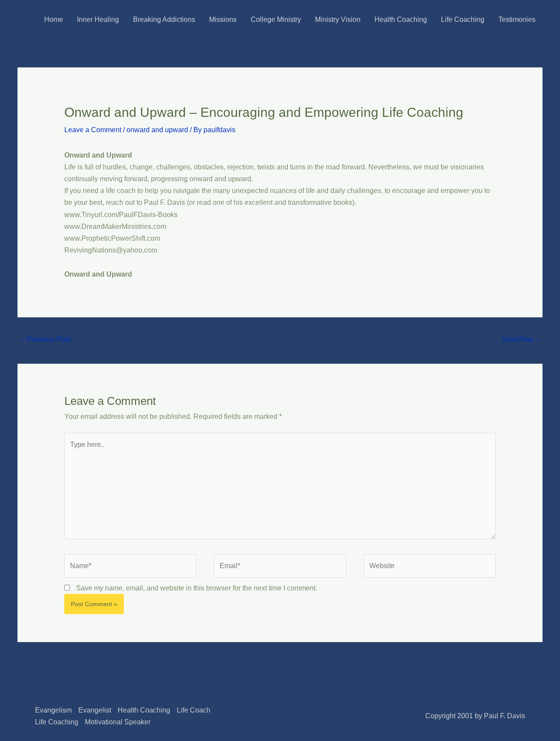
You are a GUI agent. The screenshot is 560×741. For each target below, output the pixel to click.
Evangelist (94, 710)
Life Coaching (462, 19)
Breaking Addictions (164, 19)
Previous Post (44, 339)
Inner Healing (98, 19)
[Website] (430, 567)
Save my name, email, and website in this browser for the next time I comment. (196, 588)
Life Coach (193, 710)
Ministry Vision (337, 19)
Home (53, 19)
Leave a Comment (92, 129)
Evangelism (53, 710)
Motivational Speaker (117, 722)
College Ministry (276, 19)
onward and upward (157, 129)
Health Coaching (400, 19)
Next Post (522, 339)
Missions (223, 19)
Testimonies (517, 19)
